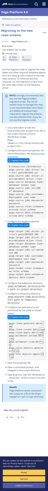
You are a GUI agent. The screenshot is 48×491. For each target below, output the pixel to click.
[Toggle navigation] (44, 4)
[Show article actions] (44, 32)
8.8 (4, 59)
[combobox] (20, 41)
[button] (24, 24)
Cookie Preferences (24, 485)
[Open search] (36, 4)
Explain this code (20, 160)
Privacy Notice (17, 463)
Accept (24, 472)
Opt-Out (24, 479)
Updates (26, 59)
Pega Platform (13, 58)
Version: (5, 41)
